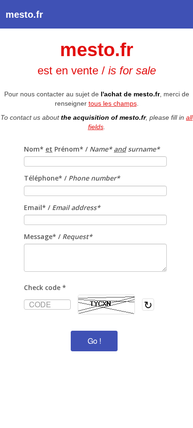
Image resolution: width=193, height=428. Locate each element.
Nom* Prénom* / (92, 149)
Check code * (45, 287)
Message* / (58, 236)
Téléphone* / (72, 178)
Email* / (62, 207)
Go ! (94, 340)
